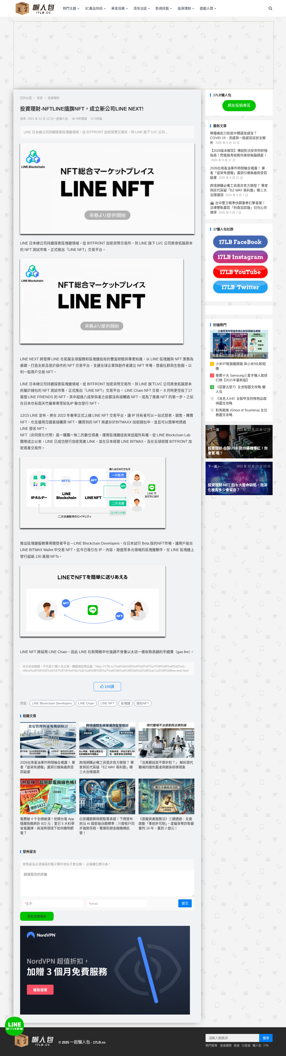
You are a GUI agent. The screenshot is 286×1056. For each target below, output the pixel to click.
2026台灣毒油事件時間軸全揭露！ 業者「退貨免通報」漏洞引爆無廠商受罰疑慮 (47, 767)
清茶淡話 (140, 8)
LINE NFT (108, 703)
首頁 (40, 98)
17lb (266, 1045)
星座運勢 (226, 1045)
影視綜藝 (162, 8)
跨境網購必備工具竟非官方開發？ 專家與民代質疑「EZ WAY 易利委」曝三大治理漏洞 (106, 767)
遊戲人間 (206, 8)
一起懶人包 (80, 1042)
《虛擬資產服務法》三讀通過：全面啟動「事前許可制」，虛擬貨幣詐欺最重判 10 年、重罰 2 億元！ (166, 823)
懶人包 (256, 1045)
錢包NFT (143, 703)
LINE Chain (86, 703)
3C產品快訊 (94, 8)
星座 (237, 1045)
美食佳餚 (118, 8)
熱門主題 (69, 8)
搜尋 (266, 1038)
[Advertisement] (143, 55)
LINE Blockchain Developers (52, 703)
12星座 (246, 1045)
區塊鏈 (125, 703)
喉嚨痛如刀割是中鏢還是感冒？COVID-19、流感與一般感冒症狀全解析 (238, 137)
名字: (29, 903)
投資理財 (184, 8)
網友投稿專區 (36, 916)
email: (94, 903)
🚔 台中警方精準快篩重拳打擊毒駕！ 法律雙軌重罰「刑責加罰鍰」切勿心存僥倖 (238, 207)
